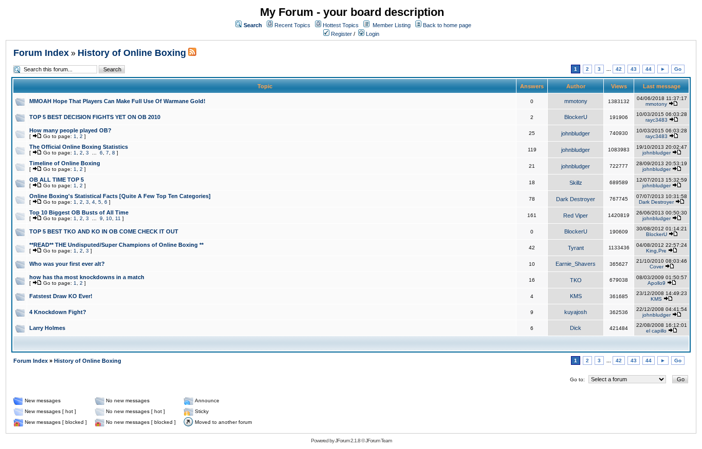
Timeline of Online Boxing (64, 163)
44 (648, 69)
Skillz (575, 183)
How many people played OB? (70, 130)
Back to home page (447, 25)
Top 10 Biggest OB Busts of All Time (78, 212)
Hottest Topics (341, 25)
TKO (576, 280)
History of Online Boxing (132, 53)
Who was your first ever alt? (67, 264)
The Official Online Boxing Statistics (78, 147)
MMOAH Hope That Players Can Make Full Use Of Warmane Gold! (117, 101)
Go (677, 69)
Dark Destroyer (575, 199)
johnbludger (575, 133)
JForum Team (378, 440)
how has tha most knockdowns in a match (86, 277)
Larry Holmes (47, 328)
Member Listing (392, 25)
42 (619, 69)
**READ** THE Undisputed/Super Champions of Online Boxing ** (116, 245)
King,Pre (656, 250)
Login (371, 34)
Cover (656, 266)
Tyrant (576, 248)
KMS (576, 296)
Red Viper (575, 215)
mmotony (575, 101)
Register (340, 34)
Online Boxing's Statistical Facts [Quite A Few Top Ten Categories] (120, 196)
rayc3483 (656, 120)
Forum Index (41, 53)
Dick (575, 328)
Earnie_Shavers (576, 264)
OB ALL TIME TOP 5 (56, 180)
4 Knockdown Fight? (57, 312)
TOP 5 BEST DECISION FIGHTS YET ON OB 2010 (94, 117)
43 (634, 69)
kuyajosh (575, 312)
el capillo (656, 331)
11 (118, 218)
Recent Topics (292, 25)
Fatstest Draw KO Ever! (61, 296)
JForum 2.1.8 (347, 440)
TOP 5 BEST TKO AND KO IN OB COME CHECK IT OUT (103, 231)
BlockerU (575, 117)
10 (109, 218)
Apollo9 (657, 283)
